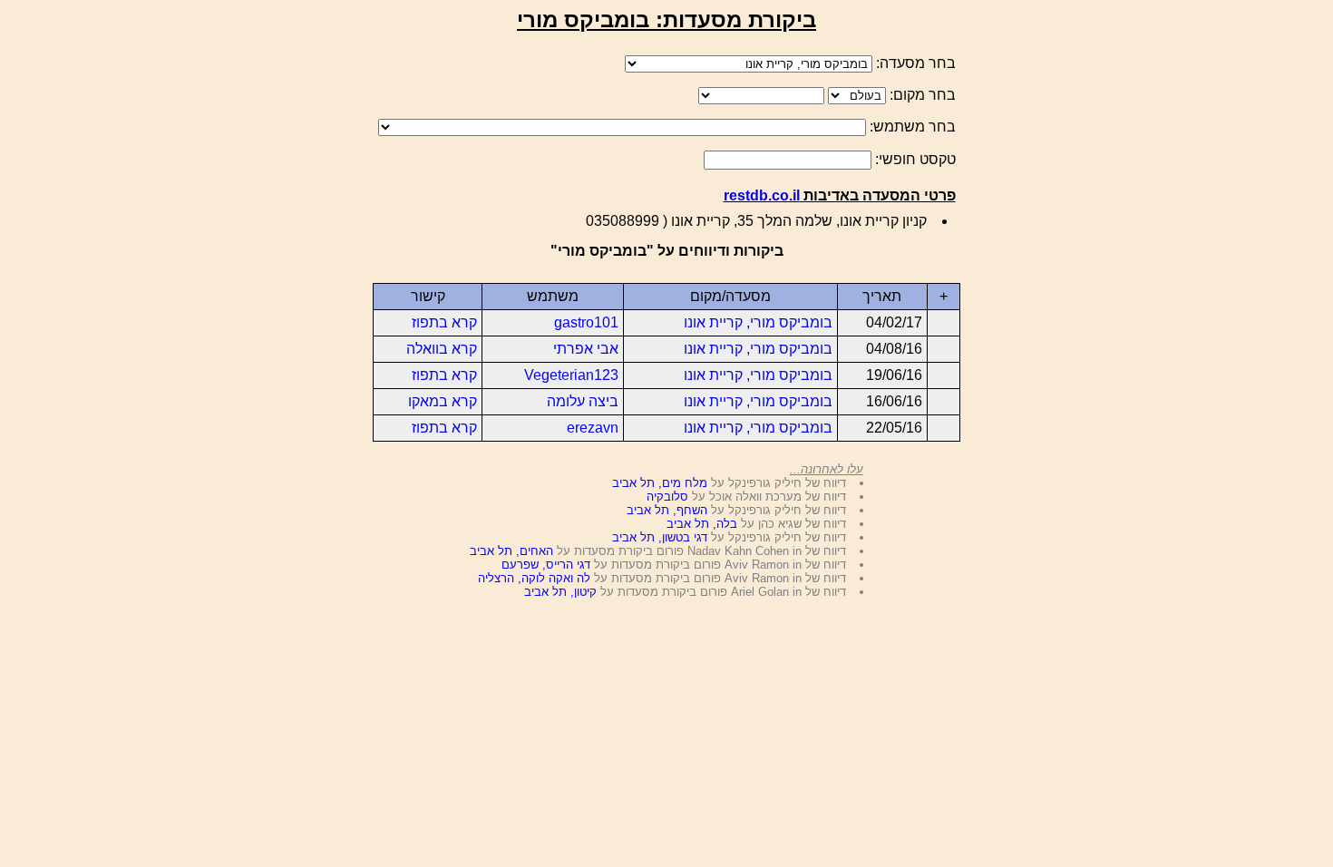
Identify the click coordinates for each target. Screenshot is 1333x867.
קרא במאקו (442, 401)
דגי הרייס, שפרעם (545, 564)
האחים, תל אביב (511, 551)
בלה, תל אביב (701, 524)
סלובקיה (667, 496)
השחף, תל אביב (667, 510)
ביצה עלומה (582, 401)
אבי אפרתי (585, 348)
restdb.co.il (762, 195)
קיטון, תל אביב (560, 592)
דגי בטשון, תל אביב (659, 537)
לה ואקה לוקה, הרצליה (534, 578)
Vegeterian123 (571, 375)
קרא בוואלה (441, 348)
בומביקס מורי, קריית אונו (758, 322)
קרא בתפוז (444, 322)
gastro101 (586, 322)
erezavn (592, 427)
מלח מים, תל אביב (659, 483)
